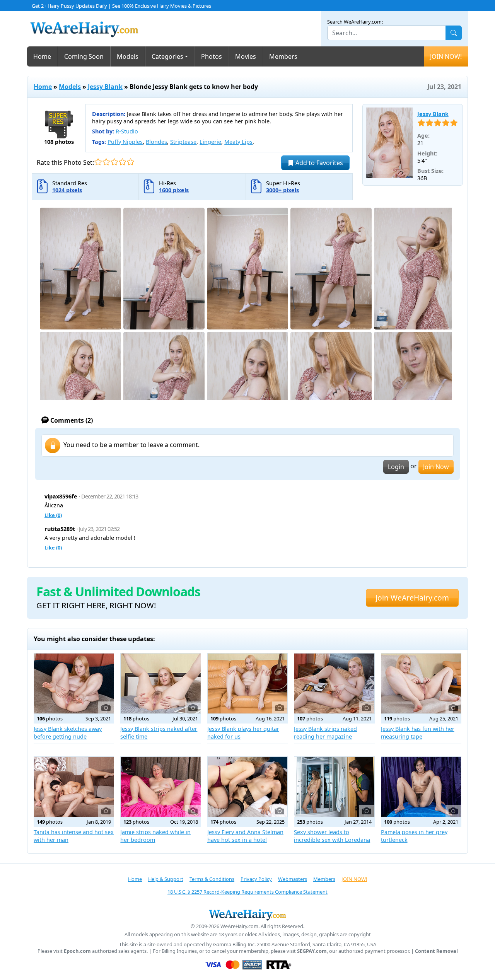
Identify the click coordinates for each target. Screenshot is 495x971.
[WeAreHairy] (247, 914)
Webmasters (292, 878)
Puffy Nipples (125, 141)
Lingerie (210, 141)
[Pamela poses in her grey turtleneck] (421, 786)
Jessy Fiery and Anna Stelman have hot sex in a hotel (245, 835)
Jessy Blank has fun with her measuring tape (417, 732)
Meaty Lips (238, 141)
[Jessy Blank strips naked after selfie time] (160, 683)
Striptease (183, 141)
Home (42, 56)
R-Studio (127, 131)
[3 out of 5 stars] (114, 162)
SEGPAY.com (312, 951)
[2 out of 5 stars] (106, 162)
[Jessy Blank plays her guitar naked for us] (247, 683)
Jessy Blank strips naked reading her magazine (325, 732)
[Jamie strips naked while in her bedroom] (160, 786)
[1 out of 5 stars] (98, 162)
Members (283, 56)
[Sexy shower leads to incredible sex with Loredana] (334, 786)
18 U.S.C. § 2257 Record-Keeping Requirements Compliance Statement (247, 891)
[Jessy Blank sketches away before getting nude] (74, 683)
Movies (245, 56)
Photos (211, 56)
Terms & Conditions (211, 878)
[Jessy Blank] (389, 143)
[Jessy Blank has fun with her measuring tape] (421, 683)
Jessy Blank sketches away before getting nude (68, 732)
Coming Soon (84, 56)
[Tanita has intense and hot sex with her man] (74, 786)
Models (127, 56)
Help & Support (165, 878)
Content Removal (436, 951)
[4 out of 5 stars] (122, 162)
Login (396, 466)
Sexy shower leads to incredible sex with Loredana (332, 835)
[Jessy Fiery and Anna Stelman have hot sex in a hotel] (247, 786)
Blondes (156, 141)
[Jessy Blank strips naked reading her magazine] (334, 683)
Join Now (436, 466)
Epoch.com (77, 951)
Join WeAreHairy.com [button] (412, 597)
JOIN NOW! (446, 56)
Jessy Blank (105, 86)
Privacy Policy (256, 878)
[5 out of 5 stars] (130, 162)
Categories (167, 56)
